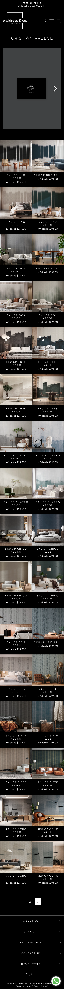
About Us (31, 920)
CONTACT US (31, 953)
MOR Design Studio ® (38, 986)
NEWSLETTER (31, 964)
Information (31, 942)
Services (31, 931)
